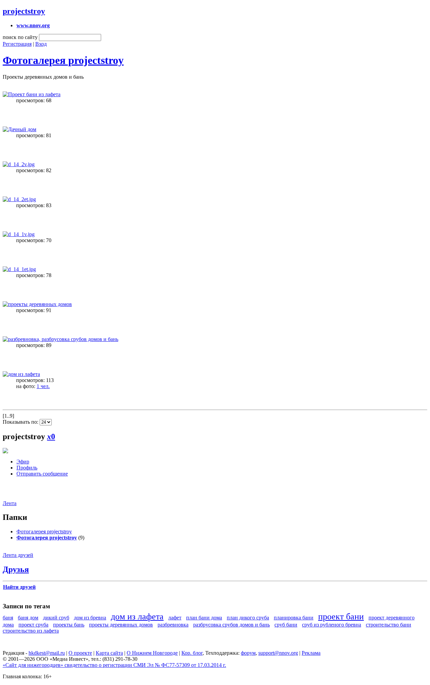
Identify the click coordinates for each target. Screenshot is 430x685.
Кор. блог (192, 653)
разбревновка (173, 624)
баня (8, 617)
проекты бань (68, 624)
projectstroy (24, 11)
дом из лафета (137, 616)
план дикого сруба (248, 617)
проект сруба (33, 624)
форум (248, 653)
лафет (174, 617)
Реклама (311, 653)
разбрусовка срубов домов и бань (231, 624)
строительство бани (388, 624)
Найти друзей (19, 587)
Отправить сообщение (42, 474)
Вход (41, 44)
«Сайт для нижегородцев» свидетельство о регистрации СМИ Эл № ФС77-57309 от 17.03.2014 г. (114, 665)
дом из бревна (90, 617)
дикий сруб (56, 617)
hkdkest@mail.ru (47, 653)
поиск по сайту (20, 37)
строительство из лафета (31, 631)
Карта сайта (109, 653)
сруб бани (285, 624)
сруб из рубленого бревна (331, 624)
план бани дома (204, 617)
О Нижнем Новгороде (152, 653)
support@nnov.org (278, 653)
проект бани (341, 616)
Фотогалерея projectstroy (63, 60)
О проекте (80, 653)
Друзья (16, 569)
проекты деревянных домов (121, 624)
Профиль (26, 467)
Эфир (22, 461)
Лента (9, 503)
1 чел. (43, 386)
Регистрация (17, 44)
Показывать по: (21, 422)
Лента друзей (18, 555)
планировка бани (293, 617)
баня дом (28, 617)
